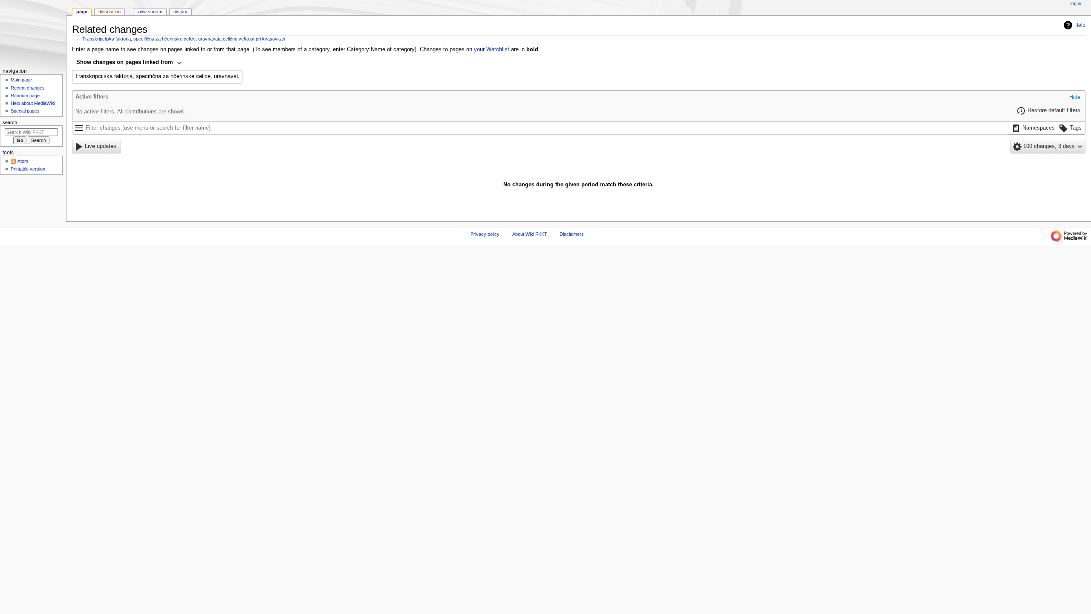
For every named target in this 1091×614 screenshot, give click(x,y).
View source (149, 11)
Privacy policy (484, 234)
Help (1079, 25)
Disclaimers (572, 234)
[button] (1075, 97)
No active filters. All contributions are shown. (130, 112)
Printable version (28, 168)
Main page (21, 79)
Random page (25, 95)
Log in (1076, 3)
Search (10, 122)
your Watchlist (491, 49)
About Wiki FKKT (529, 234)
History (180, 11)
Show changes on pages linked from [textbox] (124, 62)
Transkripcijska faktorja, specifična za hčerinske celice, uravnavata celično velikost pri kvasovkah (183, 38)
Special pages (25, 110)
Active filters (91, 97)
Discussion (109, 11)
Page (81, 11)
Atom (22, 161)
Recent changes (28, 87)
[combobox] (129, 63)
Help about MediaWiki (33, 103)
